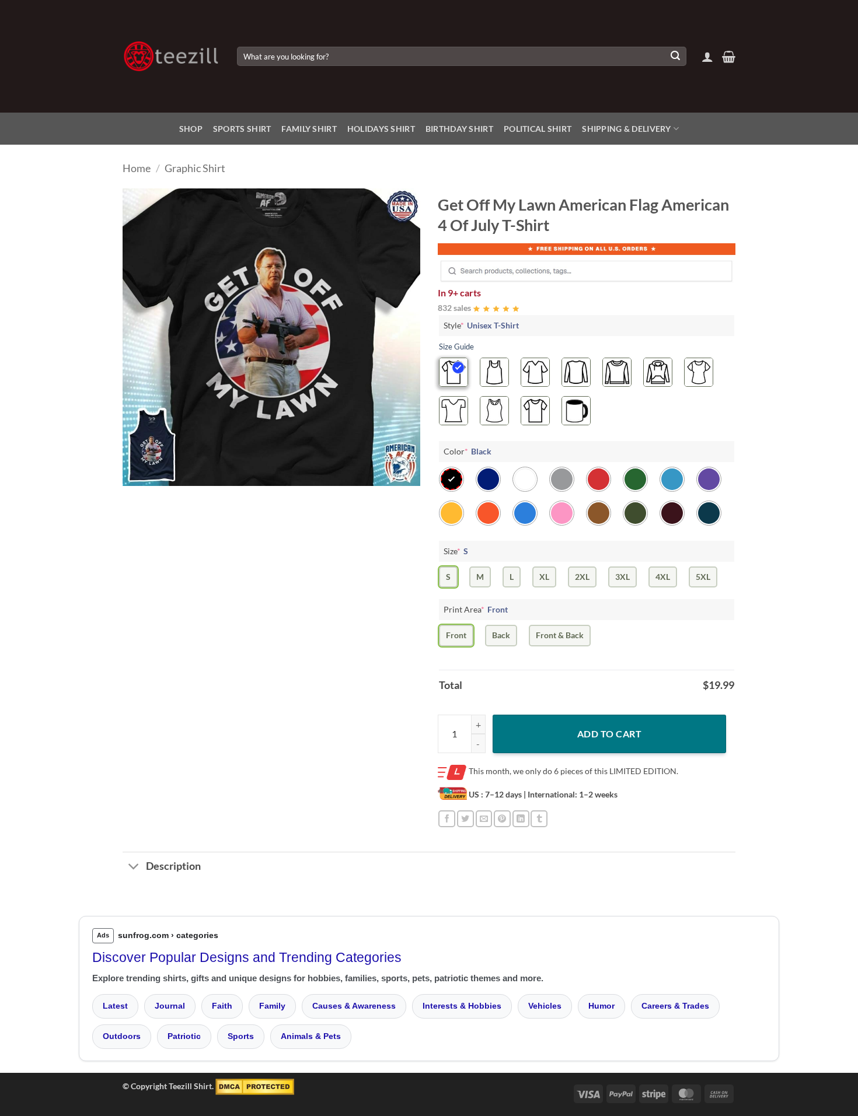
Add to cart (609, 733)
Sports (241, 1036)
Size (456, 551)
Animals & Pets (311, 1036)
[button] (707, 56)
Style (481, 325)
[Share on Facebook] (446, 818)
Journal (170, 1005)
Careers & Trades (675, 1005)
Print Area (476, 609)
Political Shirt (537, 129)
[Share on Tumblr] (539, 818)
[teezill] (171, 56)
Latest (115, 1005)
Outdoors (122, 1036)
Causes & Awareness (354, 1005)
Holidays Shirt (381, 129)
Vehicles (544, 1005)
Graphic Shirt (195, 168)
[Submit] (675, 57)
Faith (222, 1005)
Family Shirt (308, 129)
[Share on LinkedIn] (520, 818)
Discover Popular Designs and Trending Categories (247, 957)
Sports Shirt (242, 129)
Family (272, 1005)
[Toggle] (134, 867)
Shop (191, 129)
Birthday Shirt (459, 129)
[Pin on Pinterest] (502, 818)
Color (467, 451)
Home (137, 168)
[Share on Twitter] (465, 818)
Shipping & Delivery (626, 129)
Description (173, 866)
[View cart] (728, 56)
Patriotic (184, 1036)
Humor (601, 1005)
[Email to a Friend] (484, 818)
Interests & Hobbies (462, 1005)
